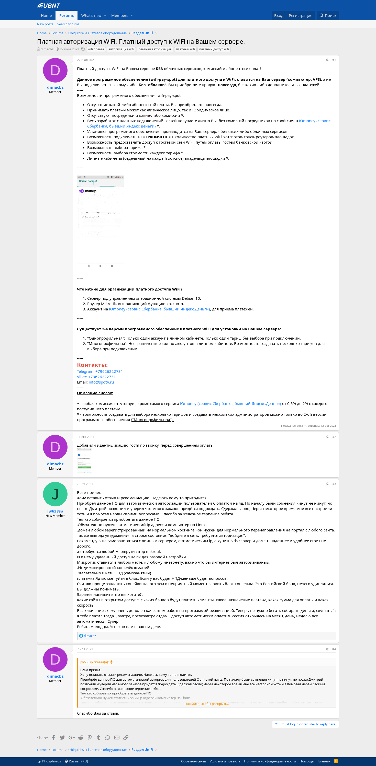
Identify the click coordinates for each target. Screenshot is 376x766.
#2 (334, 437)
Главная (324, 761)
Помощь (307, 761)
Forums (66, 15)
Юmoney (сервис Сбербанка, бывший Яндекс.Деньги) (159, 308)
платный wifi (185, 49)
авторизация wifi (121, 49)
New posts (45, 24)
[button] (105, 15)
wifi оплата (96, 49)
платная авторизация (155, 49)
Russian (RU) (78, 761)
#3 (334, 484)
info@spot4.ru (101, 382)
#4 (334, 649)
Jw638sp (55, 511)
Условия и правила (225, 761)
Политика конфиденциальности (270, 761)
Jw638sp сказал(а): (94, 662)
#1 (334, 60)
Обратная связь (193, 761)
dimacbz (47, 49)
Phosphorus (51, 761)
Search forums (68, 24)
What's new (91, 15)
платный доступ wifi (214, 49)
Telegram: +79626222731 (100, 371)
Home (46, 15)
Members (119, 15)
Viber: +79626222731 (96, 376)
